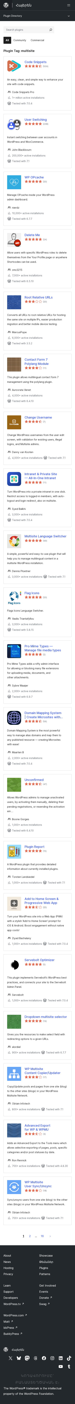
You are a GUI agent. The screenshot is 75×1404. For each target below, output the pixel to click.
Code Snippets (36, 62)
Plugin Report (34, 847)
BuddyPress (12, 1334)
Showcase (46, 1255)
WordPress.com (15, 1315)
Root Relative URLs (39, 297)
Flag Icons (32, 593)
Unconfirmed (34, 780)
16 (42, 1236)
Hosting (8, 1268)
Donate (45, 1297)
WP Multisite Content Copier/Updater (43, 1071)
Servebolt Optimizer (40, 960)
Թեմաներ (46, 1262)
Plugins (43, 1268)
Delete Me (32, 235)
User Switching (36, 119)
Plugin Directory (12, 15)
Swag (44, 1304)
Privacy (8, 1274)
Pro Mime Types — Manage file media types (43, 648)
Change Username (38, 417)
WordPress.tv (13, 1304)
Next (50, 1236)
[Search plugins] (50, 29)
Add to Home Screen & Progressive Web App (42, 901)
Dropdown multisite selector (46, 1017)
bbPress (10, 1327)
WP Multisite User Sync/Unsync (38, 1184)
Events (43, 1291)
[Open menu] (69, 5)
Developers (10, 1297)
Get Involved (47, 1285)
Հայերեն (18, 1349)
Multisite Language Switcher (45, 536)
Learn (7, 1285)
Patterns (44, 1274)
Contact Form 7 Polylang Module (37, 361)
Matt (8, 1321)
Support (8, 1291)
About (7, 1255)
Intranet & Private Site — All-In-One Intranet (41, 476)
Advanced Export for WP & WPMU (37, 1127)
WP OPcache (34, 177)
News (7, 1262)
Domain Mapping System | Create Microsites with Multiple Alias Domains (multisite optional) (43, 715)
